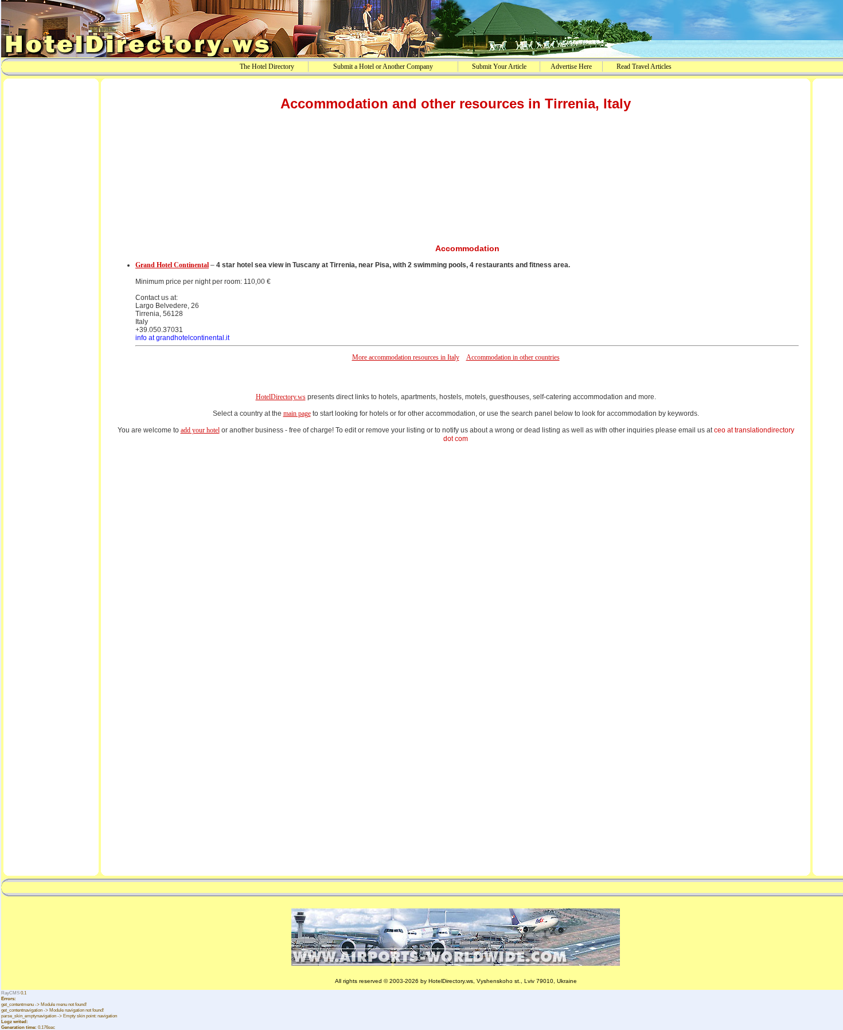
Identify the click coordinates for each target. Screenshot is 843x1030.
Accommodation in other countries (513, 357)
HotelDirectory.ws (281, 397)
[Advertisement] (51, 260)
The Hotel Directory (267, 67)
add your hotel (200, 430)
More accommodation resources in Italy (405, 357)
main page (297, 413)
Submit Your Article (499, 67)
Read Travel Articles (644, 67)
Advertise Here (571, 67)
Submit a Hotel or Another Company (383, 67)
